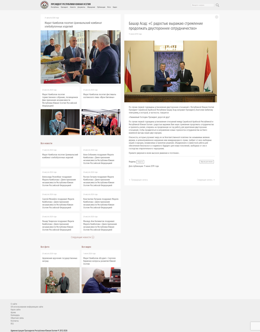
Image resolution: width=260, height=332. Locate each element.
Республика (55, 7)
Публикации (101, 7)
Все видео (86, 246)
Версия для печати (207, 162)
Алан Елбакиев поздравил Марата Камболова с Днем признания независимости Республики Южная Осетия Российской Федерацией (98, 159)
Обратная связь (17, 318)
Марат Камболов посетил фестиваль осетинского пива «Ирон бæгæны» (99, 96)
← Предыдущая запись (138, 180)
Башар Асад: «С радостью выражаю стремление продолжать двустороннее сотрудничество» (166, 26)
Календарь (15, 315)
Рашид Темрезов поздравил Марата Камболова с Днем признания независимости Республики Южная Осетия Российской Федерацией (58, 225)
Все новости (46, 143)
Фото (109, 7)
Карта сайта (15, 309)
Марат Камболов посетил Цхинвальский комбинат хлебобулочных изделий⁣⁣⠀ (73, 24)
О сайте (14, 304)
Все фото (45, 246)
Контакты (15, 321)
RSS (12, 323)
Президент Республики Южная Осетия (71, 4)
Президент (64, 7)
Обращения (91, 7)
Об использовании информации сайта (27, 306)
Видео (115, 7)
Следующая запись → (206, 180)
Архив (13, 312)
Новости (73, 7)
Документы (81, 7)
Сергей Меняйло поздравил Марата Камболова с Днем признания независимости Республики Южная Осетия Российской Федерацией (58, 203)
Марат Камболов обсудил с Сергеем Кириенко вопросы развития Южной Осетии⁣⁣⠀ (99, 261)
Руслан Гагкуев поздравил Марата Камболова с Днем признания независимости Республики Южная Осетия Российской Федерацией (98, 181)
